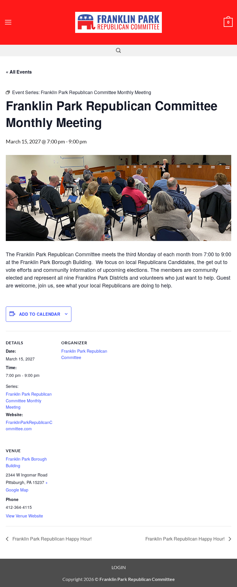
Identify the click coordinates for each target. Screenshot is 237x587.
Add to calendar (39, 314)
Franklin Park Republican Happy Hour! (51, 538)
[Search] (118, 50)
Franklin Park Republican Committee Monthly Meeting (29, 400)
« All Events (19, 71)
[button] (8, 22)
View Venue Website (24, 516)
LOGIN (119, 567)
